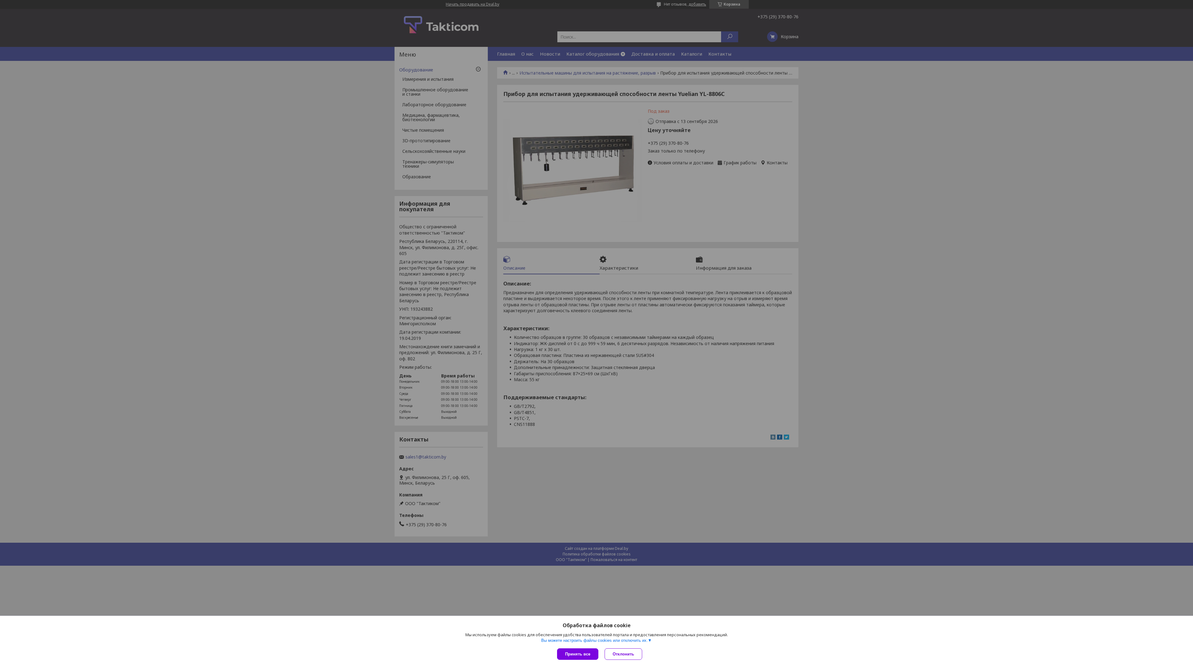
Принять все (577, 654)
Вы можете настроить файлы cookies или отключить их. (594, 640)
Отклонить (623, 654)
